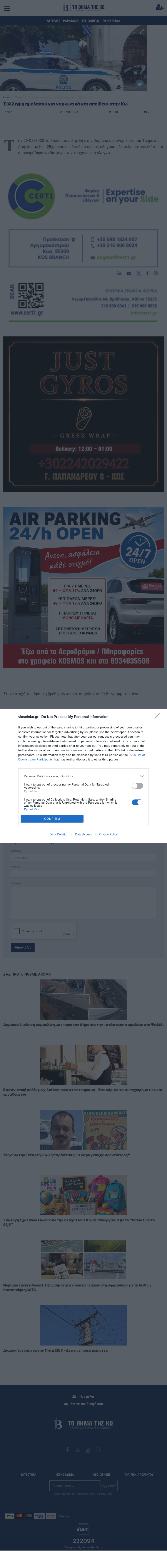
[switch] (137, 786)
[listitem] (83, 776)
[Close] (158, 717)
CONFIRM (52, 818)
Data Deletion (59, 834)
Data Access (83, 834)
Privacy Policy (108, 834)
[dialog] (83, 776)
